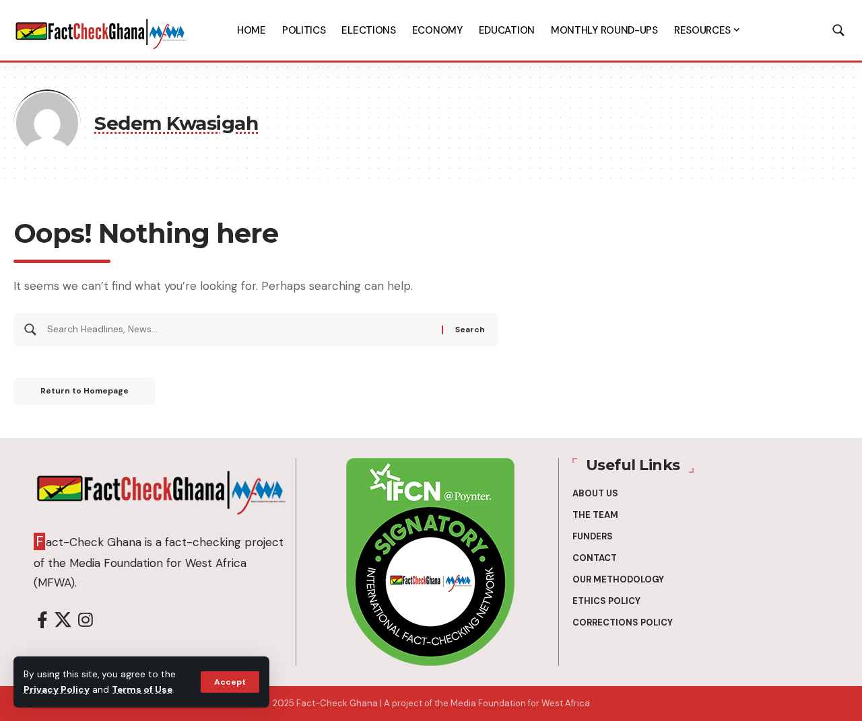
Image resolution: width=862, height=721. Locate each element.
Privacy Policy (57, 689)
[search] (838, 30)
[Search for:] (239, 329)
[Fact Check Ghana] (101, 30)
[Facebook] (42, 620)
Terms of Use (142, 689)
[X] (63, 620)
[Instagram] (85, 620)
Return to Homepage (84, 390)
